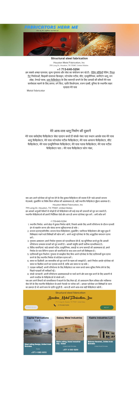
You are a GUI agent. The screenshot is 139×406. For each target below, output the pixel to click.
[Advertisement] (14, 12)
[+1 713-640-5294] (55, 305)
